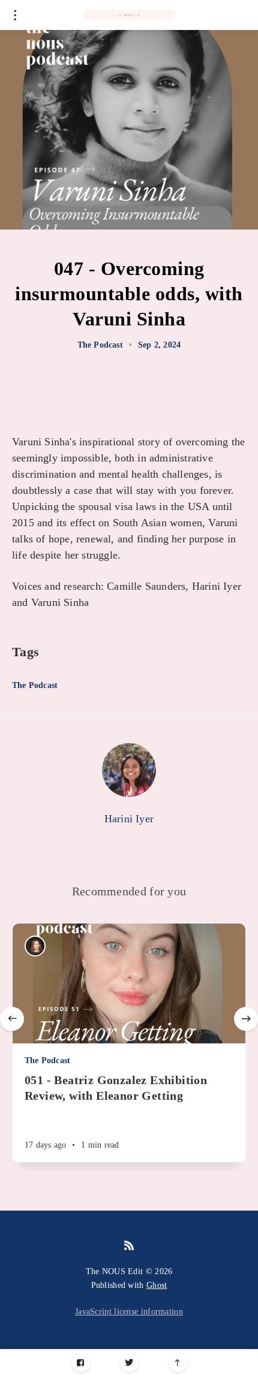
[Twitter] (129, 1362)
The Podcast (100, 344)
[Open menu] (15, 15)
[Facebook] (80, 1362)
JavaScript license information (129, 1311)
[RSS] (129, 1246)
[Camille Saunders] (35, 946)
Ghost (156, 1285)
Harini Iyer (129, 819)
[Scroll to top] (178, 1362)
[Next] (246, 1019)
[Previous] (12, 1019)
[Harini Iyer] (129, 770)
